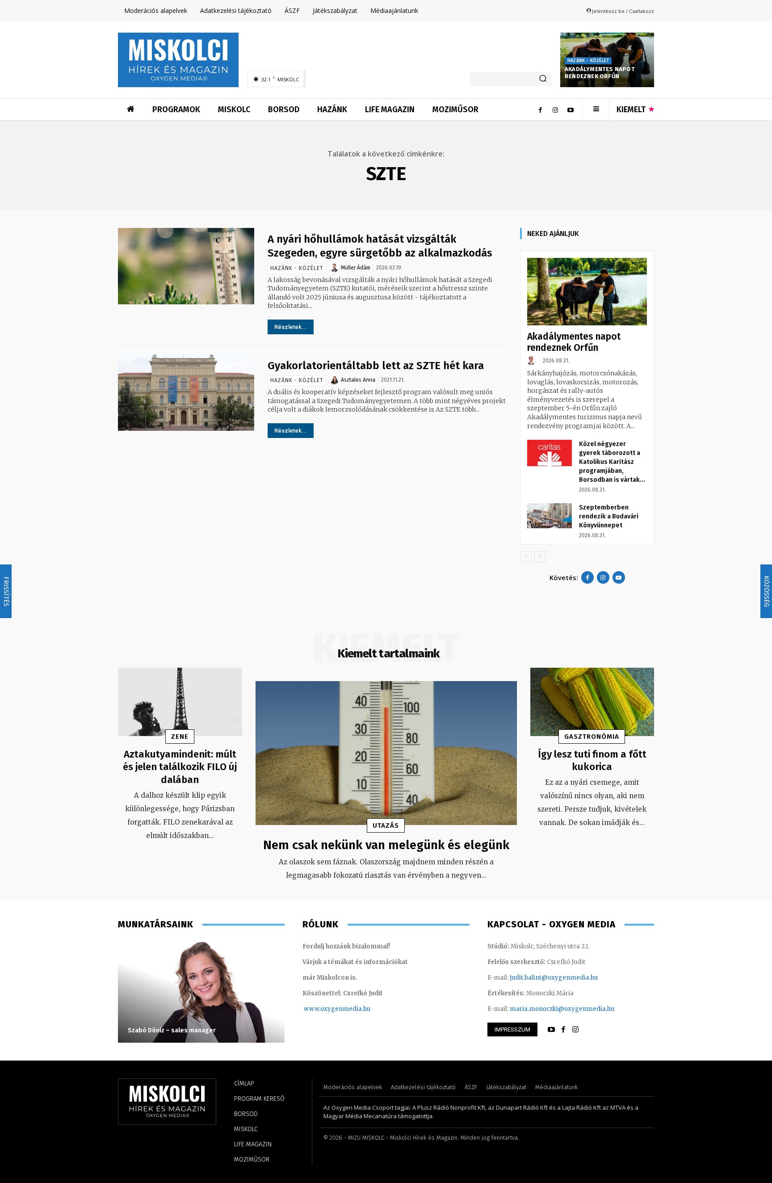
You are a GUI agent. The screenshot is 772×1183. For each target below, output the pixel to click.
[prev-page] (525, 556)
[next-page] (539, 556)
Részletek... (290, 327)
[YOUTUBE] (551, 1030)
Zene (180, 737)
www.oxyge (321, 1009)
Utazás (386, 825)
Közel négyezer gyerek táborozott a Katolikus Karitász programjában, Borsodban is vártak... (612, 462)
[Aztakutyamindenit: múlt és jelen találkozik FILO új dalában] (180, 702)
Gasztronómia (591, 737)
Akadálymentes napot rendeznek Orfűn (600, 73)
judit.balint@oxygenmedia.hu (554, 977)
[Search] (542, 79)
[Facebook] (540, 109)
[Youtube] (570, 109)
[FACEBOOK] (563, 1030)
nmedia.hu (354, 1009)
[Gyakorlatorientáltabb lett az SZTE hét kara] (186, 392)
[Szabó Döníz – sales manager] (201, 991)
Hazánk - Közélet (588, 60)
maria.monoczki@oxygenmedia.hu (562, 1009)
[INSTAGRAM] (575, 1030)
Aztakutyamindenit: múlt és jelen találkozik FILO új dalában (180, 767)
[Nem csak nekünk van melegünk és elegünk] (386, 753)
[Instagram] (555, 109)
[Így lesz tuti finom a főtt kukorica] (592, 702)
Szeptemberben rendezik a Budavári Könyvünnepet (608, 516)
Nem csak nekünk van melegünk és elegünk (386, 845)
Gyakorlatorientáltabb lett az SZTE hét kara (376, 365)
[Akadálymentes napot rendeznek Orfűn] (587, 291)
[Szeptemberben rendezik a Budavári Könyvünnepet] (549, 515)
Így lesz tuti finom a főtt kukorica (592, 760)
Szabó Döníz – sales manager (172, 1030)
